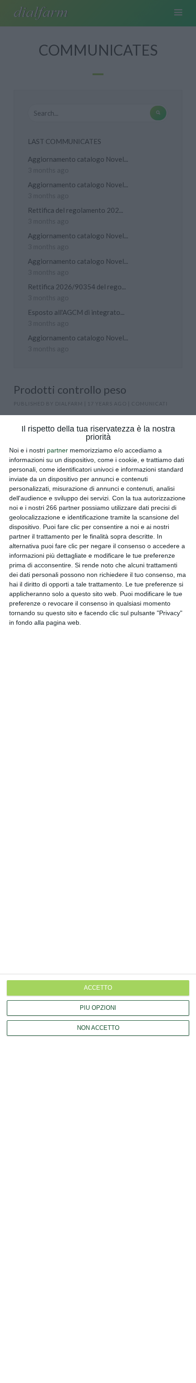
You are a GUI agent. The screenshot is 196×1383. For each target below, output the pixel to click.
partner (57, 450)
